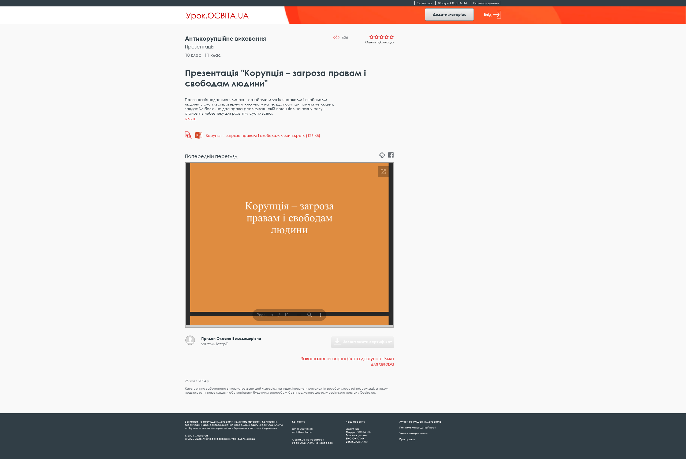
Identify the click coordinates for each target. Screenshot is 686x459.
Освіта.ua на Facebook (308, 439)
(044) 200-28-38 (302, 428)
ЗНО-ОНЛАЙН (355, 438)
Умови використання (413, 433)
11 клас (212, 55)
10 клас (193, 55)
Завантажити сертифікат (367, 341)
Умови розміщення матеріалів (420, 421)
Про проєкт (407, 439)
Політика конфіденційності (417, 427)
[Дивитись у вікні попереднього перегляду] (188, 135)
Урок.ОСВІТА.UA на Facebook (312, 442)
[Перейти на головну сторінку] (217, 15)
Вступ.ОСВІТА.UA (357, 441)
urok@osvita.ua (302, 432)
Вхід (487, 14)
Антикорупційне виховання (225, 38)
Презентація (199, 47)
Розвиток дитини (486, 3)
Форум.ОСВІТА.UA (452, 3)
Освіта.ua (424, 3)
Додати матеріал (449, 14)
